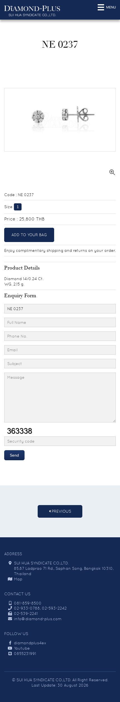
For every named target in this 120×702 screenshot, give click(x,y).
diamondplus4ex (30, 643)
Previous (61, 511)
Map (18, 579)
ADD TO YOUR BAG (29, 235)
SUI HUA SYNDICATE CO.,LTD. (43, 680)
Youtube (22, 648)
